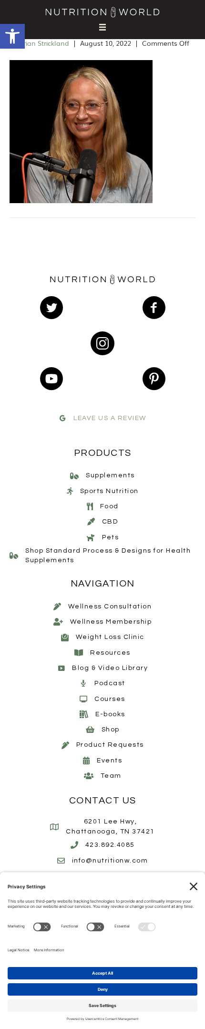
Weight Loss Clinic (110, 637)
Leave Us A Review (109, 418)
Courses (109, 699)
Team (111, 775)
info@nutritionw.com (110, 860)
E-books (110, 714)
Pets (110, 537)
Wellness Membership (111, 621)
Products (103, 453)
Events (109, 760)
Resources (110, 652)
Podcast (109, 683)
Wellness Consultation (110, 606)
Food (109, 506)
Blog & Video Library (110, 668)
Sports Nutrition (109, 491)
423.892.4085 (110, 845)
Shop (111, 729)
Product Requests (110, 744)
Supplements (110, 475)
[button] (12, 36)
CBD (110, 521)
